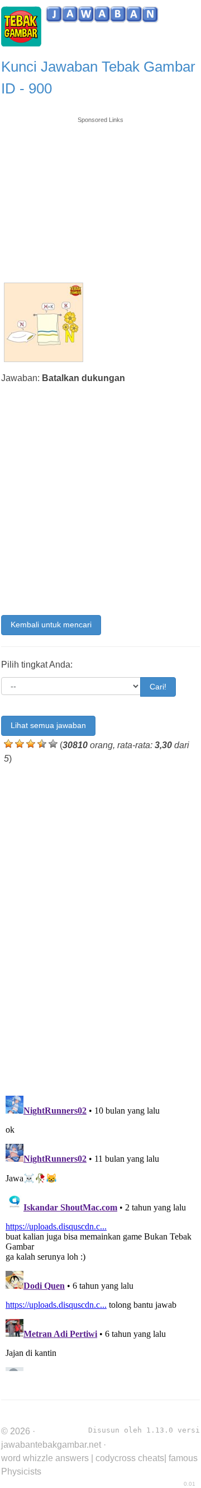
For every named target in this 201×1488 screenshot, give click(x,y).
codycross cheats (129, 1458)
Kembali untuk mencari (51, 624)
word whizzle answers (45, 1458)
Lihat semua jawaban (48, 725)
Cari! (158, 686)
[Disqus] (100, 927)
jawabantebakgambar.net (51, 1444)
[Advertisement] (100, 194)
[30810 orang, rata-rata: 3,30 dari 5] (8, 743)
